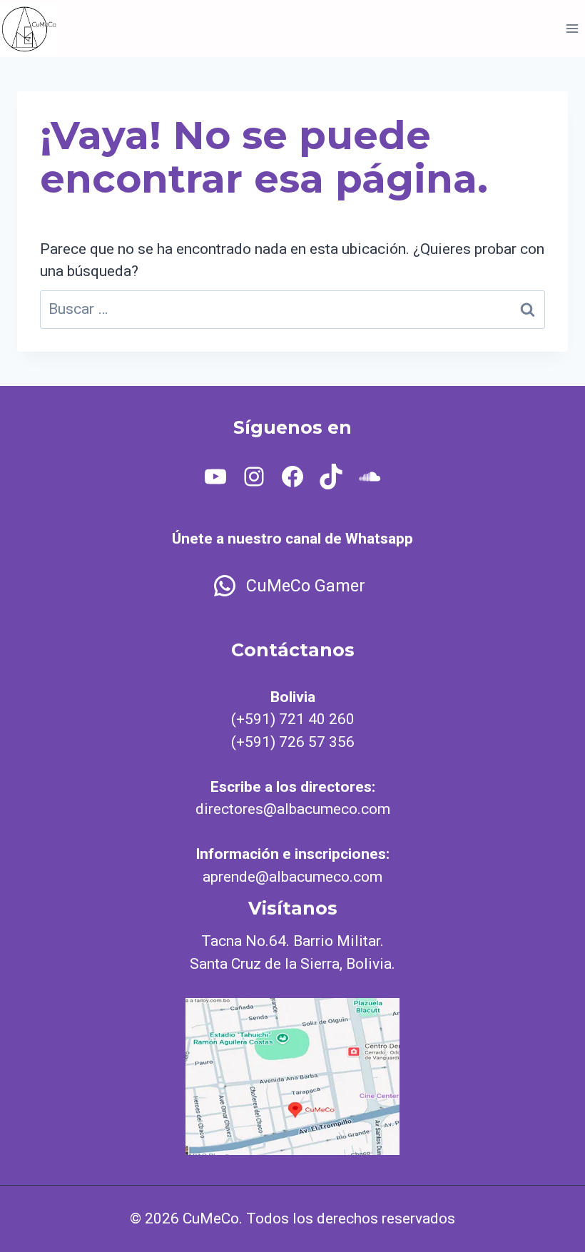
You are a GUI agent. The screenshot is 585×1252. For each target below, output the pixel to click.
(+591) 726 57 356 (293, 741)
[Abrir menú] (572, 28)
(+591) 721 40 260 (293, 719)
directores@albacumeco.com (292, 809)
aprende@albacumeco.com (292, 876)
